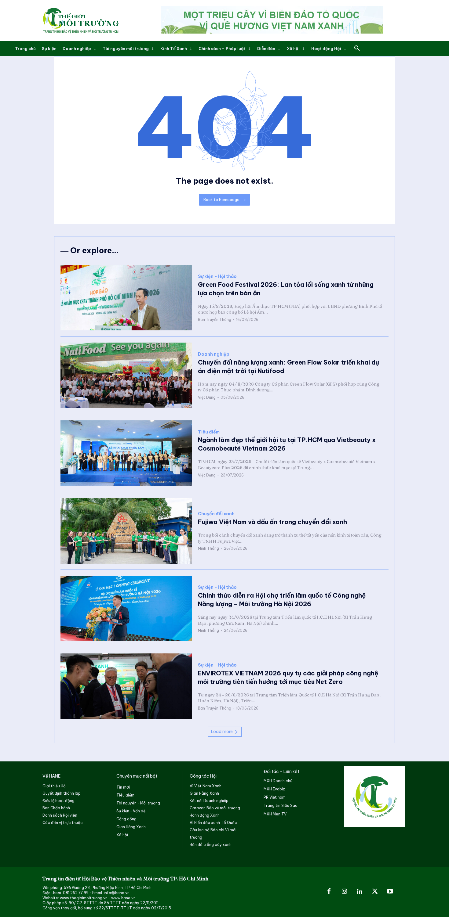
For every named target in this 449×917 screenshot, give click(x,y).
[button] (357, 48)
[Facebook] (329, 892)
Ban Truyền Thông (214, 319)
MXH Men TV (275, 814)
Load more (222, 731)
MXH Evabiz (274, 789)
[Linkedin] (359, 892)
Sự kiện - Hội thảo (217, 276)
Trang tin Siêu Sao (281, 805)
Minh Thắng (208, 548)
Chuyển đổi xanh (216, 513)
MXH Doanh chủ (278, 781)
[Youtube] (390, 892)
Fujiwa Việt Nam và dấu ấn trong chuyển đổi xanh (272, 522)
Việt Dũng (207, 397)
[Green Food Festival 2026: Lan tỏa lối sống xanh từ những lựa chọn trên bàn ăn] (126, 297)
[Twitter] (375, 892)
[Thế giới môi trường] (80, 20)
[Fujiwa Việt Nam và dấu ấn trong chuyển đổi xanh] (126, 531)
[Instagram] (344, 892)
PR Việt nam (275, 797)
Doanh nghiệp (213, 354)
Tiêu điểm (209, 432)
